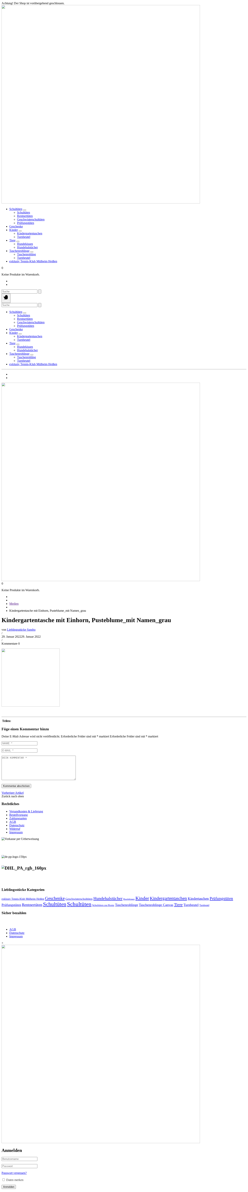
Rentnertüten (32, 905)
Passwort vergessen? (14, 1173)
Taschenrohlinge (19, 250)
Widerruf (14, 828)
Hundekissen (129, 899)
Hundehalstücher (107, 898)
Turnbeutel (191, 905)
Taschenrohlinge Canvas (156, 905)
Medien (14, 603)
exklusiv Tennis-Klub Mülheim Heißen (33, 261)
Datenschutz (16, 825)
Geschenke (16, 226)
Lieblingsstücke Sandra (21, 629)
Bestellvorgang (18, 814)
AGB (12, 821)
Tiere (12, 240)
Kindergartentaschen (168, 898)
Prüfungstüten (221, 898)
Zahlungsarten (18, 818)
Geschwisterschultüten (79, 898)
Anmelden (8, 1186)
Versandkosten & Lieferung (26, 811)
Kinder (13, 230)
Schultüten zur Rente (103, 905)
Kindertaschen (198, 899)
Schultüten (15, 209)
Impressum (16, 832)
